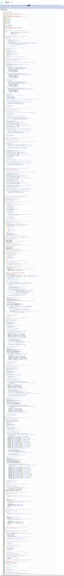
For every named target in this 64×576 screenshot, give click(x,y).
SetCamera (10, 212)
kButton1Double (12, 533)
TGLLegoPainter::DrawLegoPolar (10, 319)
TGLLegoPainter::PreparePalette (11, 553)
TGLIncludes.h (10, 25)
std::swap (9, 383)
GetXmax (17, 121)
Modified (10, 113)
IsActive (12, 214)
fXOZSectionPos (10, 300)
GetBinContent (16, 100)
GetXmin (23, 121)
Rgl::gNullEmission (21, 295)
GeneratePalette (13, 559)
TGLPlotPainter (13, 32)
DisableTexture (11, 347)
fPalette (27, 291)
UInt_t (9, 501)
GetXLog (10, 66)
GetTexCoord (30, 291)
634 (3, 319)
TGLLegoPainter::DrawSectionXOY (10, 528)
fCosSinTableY (8, 173)
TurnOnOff (11, 535)
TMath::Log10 (15, 68)
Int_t (15, 37)
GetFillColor (19, 487)
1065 (3, 528)
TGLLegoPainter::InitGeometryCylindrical (13, 139)
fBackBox (7, 62)
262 (3, 139)
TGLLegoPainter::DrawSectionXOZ (10, 493)
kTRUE (23, 32)
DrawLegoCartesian (11, 255)
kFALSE (21, 32)
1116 (3, 553)
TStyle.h (9, 22)
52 (3, 37)
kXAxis (21, 214)
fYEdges (9, 83)
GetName (14, 41)
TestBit (10, 556)
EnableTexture (12, 328)
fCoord (24, 42)
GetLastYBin (23, 102)
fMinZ (7, 94)
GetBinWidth (18, 67)
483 (3, 246)
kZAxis (29, 214)
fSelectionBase (20, 42)
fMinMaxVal (7, 100)
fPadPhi (12, 206)
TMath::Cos (15, 153)
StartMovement (10, 200)
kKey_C (23, 538)
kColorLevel (12, 277)
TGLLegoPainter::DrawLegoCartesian (11, 262)
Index (15, 224)
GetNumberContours (16, 557)
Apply (10, 206)
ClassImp (6, 29)
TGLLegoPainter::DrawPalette (10, 563)
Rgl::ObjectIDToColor (10, 330)
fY (10, 199)
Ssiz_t (8, 224)
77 (3, 49)
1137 (3, 563)
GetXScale (23, 68)
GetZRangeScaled (32, 62)
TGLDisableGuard (10, 264)
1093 (3, 542)
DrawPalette (8, 316)
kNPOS (13, 235)
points (9, 426)
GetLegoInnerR (15, 368)
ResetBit (10, 556)
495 (3, 252)
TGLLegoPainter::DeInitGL (10, 246)
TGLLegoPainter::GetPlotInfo (11, 37)
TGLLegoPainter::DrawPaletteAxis (11, 572)
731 (3, 366)
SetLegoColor (8, 268)
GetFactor (25, 283)
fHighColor (11, 42)
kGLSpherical (9, 54)
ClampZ (7, 105)
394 (3, 203)
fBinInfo (7, 38)
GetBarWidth (17, 64)
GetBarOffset (27, 64)
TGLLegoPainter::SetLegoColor (10, 485)
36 (3, 29)
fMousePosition (8, 199)
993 (3, 493)
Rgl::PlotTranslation (11, 253)
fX (10, 219)
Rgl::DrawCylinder (11, 289)
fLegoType (9, 226)
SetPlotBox (9, 62)
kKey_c (18, 538)
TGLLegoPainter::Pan (9, 203)
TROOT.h (9, 21)
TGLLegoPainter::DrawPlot (10, 252)
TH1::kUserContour (13, 556)
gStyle (12, 368)
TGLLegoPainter (10, 29)
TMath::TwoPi (26, 123)
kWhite (23, 487)
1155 (3, 572)
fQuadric (15, 289)
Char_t (9, 46)
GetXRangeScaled (16, 62)
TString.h (9, 20)
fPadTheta (15, 206)
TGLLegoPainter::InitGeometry (11, 49)
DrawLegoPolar (11, 256)
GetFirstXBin (34, 42)
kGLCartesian (9, 51)
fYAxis (13, 82)
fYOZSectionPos (9, 97)
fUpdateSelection (9, 96)
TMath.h (9, 23)
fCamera (13, 199)
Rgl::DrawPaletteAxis (9, 573)
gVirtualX (9, 536)
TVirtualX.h (9, 19)
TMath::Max (15, 192)
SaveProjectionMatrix (10, 211)
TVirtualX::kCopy (15, 573)
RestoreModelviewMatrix (10, 208)
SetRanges (11, 170)
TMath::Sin (15, 124)
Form (10, 43)
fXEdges (7, 65)
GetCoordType (12, 254)
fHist (9, 40)
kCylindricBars (13, 229)
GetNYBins (27, 42)
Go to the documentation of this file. (7, 11)
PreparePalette (10, 326)
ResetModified (11, 98)
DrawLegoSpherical (11, 258)
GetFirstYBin (17, 81)
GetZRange (12, 187)
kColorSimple (13, 226)
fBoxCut (7, 200)
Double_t (9, 64)
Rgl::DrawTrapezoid (11, 343)
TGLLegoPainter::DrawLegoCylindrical (11, 366)
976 (3, 485)
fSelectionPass (9, 267)
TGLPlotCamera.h (10, 25)
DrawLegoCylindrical (11, 257)
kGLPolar (8, 52)
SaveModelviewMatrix (9, 204)
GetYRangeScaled (24, 62)
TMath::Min (15, 103)
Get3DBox (12, 127)
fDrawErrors (7, 235)
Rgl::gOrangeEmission (22, 340)
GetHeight (15, 199)
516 (3, 262)
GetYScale (29, 83)
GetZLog (34, 573)
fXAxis (15, 67)
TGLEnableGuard (10, 303)
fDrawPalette (16, 236)
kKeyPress (13, 538)
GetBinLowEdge (18, 74)
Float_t (7, 486)
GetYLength (16, 118)
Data (14, 46)
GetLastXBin (18, 125)
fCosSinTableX (8, 121)
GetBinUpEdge (12, 125)
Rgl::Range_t (21, 559)
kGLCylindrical (9, 53)
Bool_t (6, 49)
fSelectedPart (9, 39)
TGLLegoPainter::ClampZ (10, 542)
